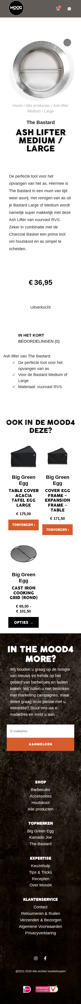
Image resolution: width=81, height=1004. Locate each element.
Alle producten (38, 105)
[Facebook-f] (45, 958)
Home (17, 105)
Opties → (23, 622)
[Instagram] (36, 958)
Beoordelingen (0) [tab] (39, 341)
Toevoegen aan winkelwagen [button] (23, 525)
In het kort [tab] (31, 335)
